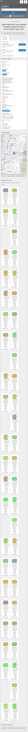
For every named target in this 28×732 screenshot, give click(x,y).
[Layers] (24, 136)
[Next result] (19, 21)
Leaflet (9, 174)
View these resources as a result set (11, 182)
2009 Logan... (5, 205)
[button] (14, 153)
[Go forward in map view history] (3, 156)
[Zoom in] (3, 136)
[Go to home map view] (3, 154)
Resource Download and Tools (5, 38)
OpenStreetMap (18, 174)
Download (22, 44)
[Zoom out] (3, 150)
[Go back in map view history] (3, 158)
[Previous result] (9, 21)
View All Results (14, 21)
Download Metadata (8, 55)
